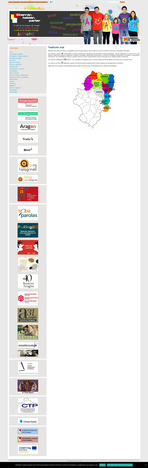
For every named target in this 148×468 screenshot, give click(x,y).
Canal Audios (13, 92)
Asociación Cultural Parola (124, 59)
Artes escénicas (14, 73)
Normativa (12, 60)
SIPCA (76, 53)
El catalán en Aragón (15, 58)
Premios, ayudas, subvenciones (18, 75)
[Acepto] (145, 465)
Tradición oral (13, 66)
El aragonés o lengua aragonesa (18, 56)
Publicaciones (13, 79)
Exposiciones (13, 71)
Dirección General (14, 62)
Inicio (11, 52)
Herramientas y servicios (16, 69)
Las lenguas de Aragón (16, 54)
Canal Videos (13, 90)
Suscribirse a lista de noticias (74, 460)
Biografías (12, 85)
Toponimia (12, 83)
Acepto (102, 465)
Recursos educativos (15, 64)
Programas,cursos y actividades (18, 77)
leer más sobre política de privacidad (120, 465)
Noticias (11, 81)
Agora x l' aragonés (15, 88)
